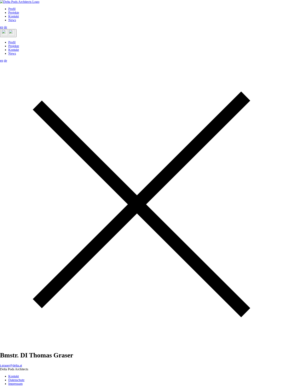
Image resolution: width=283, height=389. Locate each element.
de (5, 27)
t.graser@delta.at (11, 365)
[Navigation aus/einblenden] (8, 33)
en (1, 27)
